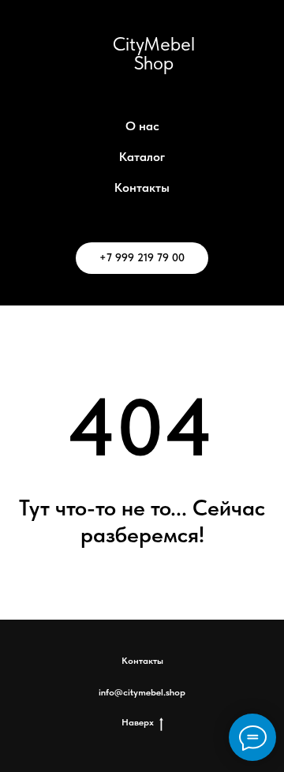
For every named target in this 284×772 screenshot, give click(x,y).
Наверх (137, 722)
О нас (142, 125)
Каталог (142, 156)
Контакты (142, 187)
